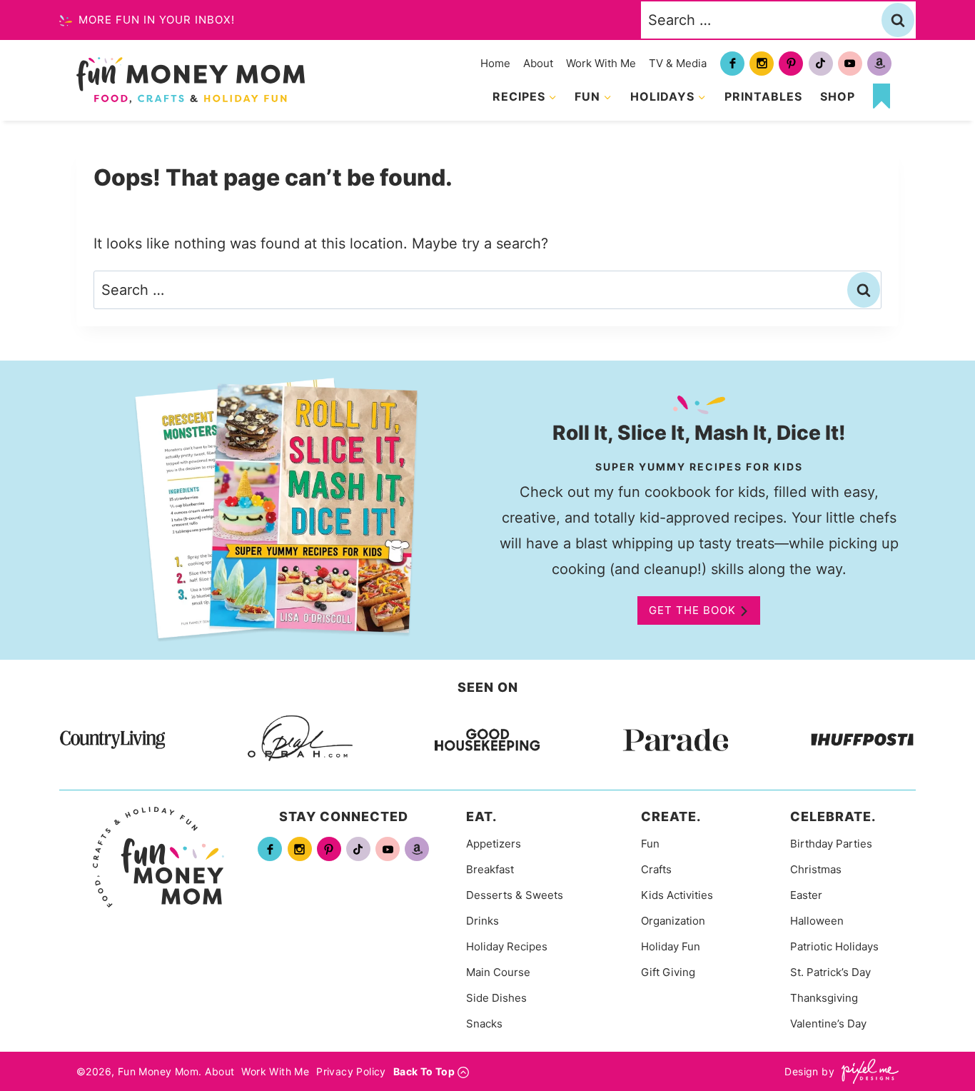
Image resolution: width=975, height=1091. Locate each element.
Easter (806, 895)
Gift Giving (668, 972)
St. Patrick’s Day (830, 972)
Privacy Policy (351, 1071)
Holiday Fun (670, 946)
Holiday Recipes (506, 946)
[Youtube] (850, 63)
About (538, 63)
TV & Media (678, 63)
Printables (763, 96)
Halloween (817, 920)
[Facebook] (732, 63)
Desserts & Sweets (514, 895)
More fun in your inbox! (155, 19)
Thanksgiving (824, 998)
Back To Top (424, 1071)
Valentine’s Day (828, 1023)
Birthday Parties (831, 843)
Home (495, 63)
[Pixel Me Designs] (866, 1071)
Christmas (816, 869)
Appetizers (493, 843)
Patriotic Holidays (834, 946)
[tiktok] (821, 63)
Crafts (656, 869)
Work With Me (601, 63)
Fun (650, 843)
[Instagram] (761, 63)
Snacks (484, 1023)
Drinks (482, 920)
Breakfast (490, 869)
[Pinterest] (791, 63)
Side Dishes (496, 998)
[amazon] (879, 63)
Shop (837, 96)
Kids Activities (677, 895)
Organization (673, 920)
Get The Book (692, 610)
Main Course (498, 972)
